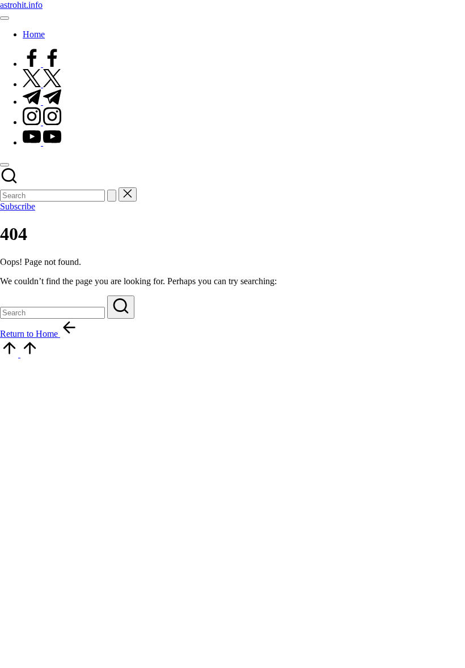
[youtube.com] (42, 142)
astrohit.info (21, 5)
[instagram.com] (42, 122)
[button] (111, 196)
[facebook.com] (42, 63)
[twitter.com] (42, 84)
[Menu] (4, 18)
